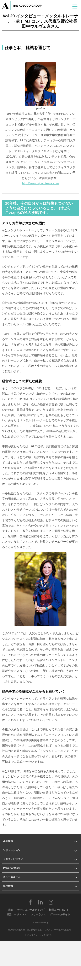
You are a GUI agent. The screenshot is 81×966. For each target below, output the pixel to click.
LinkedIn (40, 902)
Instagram (51, 902)
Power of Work (11, 868)
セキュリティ (31, 935)
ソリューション (12, 850)
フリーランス (38, 914)
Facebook (30, 902)
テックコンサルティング (31, 909)
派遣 (10, 909)
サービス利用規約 (62, 930)
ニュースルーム (12, 877)
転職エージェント (59, 909)
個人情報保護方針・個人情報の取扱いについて (30, 930)
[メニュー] (75, 5)
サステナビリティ (13, 859)
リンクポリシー (46, 935)
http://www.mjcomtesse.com (40, 183)
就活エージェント (17, 914)
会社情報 (8, 841)
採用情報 (8, 885)
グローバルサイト (60, 914)
